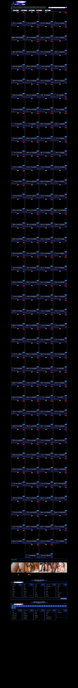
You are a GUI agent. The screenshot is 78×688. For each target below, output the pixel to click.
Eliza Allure (25, 613)
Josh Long (36, 610)
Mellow (47, 613)
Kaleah (36, 612)
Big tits (13, 596)
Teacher (58, 586)
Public (47, 594)
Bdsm (13, 594)
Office (47, 591)
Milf (46, 589)
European (25, 596)
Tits (58, 591)
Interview (36, 594)
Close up (25, 591)
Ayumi (13, 610)
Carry (13, 612)
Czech (25, 594)
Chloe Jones (14, 618)
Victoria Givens (59, 612)
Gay (35, 589)
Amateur (13, 589)
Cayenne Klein (14, 613)
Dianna (25, 612)
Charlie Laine (14, 615)
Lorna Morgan (48, 610)
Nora (47, 615)
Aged (13, 588)
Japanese (36, 596)
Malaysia (47, 612)
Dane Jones (25, 610)
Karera (36, 613)
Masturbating (48, 586)
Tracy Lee (59, 610)
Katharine (36, 615)
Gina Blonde (25, 615)
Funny (36, 588)
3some (13, 586)
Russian (47, 596)
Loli (35, 618)
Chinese (25, 589)
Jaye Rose (25, 618)
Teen (58, 588)
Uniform (58, 594)
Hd (35, 591)
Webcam (58, 596)
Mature (47, 588)
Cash (24, 586)
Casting (25, 588)
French (36, 586)
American (13, 591)
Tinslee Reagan (48, 618)
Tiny (58, 589)
